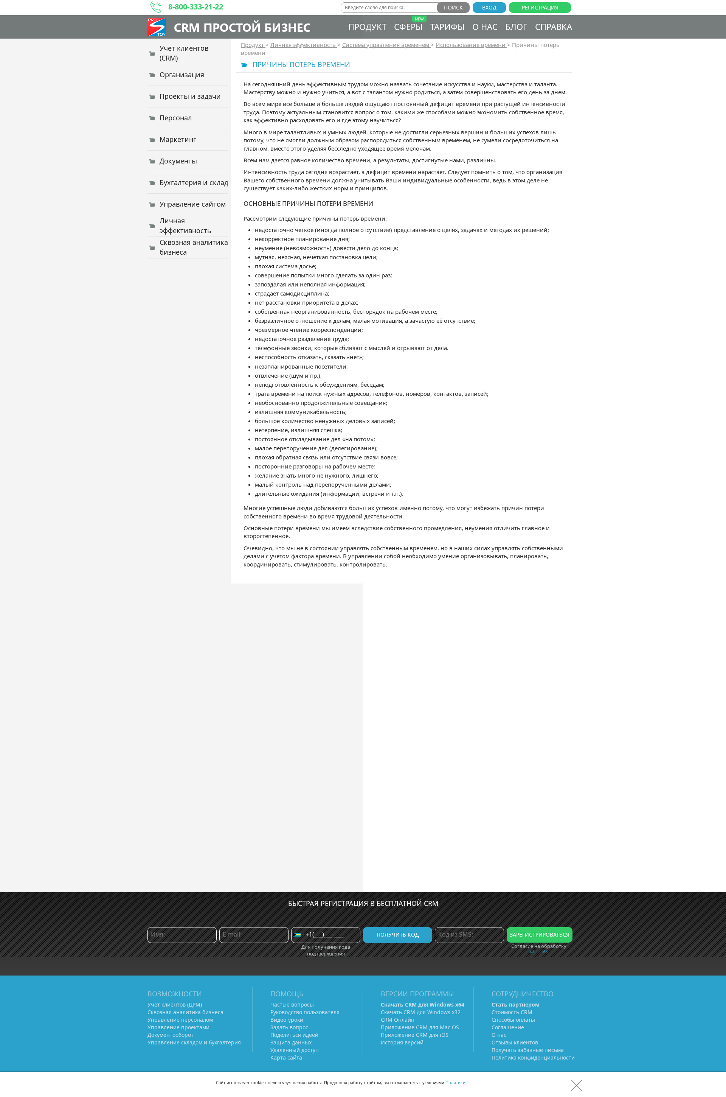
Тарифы (447, 26)
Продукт (367, 26)
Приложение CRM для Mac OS (420, 1027)
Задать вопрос (289, 1027)
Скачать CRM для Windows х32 (421, 1012)
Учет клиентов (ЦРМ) (174, 1004)
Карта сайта (286, 1057)
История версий (402, 1042)
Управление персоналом (180, 1019)
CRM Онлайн (397, 1019)
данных (539, 950)
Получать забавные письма (528, 1049)
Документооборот (170, 1034)
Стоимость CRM (512, 1012)
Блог (516, 26)
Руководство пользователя (305, 1012)
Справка (553, 26)
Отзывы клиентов (515, 1042)
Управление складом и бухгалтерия (194, 1042)
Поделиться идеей (294, 1034)
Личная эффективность (303, 44)
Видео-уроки (286, 1019)
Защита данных (291, 1042)
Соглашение (508, 1027)
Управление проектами (178, 1027)
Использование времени (471, 44)
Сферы (408, 26)
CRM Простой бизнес (242, 27)
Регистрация (540, 7)
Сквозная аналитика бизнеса (185, 1012)
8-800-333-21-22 (195, 7)
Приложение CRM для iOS (414, 1034)
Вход (489, 7)
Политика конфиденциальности (533, 1057)
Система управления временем (386, 44)
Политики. (456, 1082)
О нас (485, 26)
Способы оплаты (513, 1019)
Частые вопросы (292, 1004)
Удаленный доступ (294, 1049)
